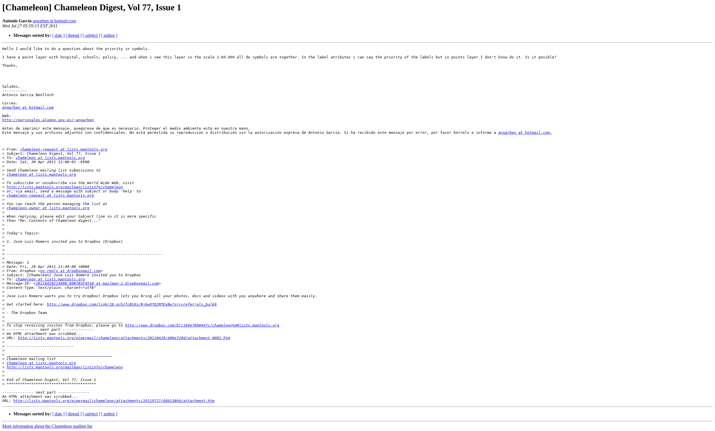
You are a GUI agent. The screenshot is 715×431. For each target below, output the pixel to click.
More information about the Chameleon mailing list (47, 426)
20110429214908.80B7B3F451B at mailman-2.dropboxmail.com (97, 283)
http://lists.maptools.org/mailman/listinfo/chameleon (65, 187)
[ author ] (109, 35)
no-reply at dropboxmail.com (70, 271)
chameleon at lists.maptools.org (50, 158)
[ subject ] (91, 35)
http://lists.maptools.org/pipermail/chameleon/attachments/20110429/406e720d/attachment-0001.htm (124, 338)
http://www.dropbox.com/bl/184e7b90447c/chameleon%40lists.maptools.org (202, 325)
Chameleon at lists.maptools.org (41, 363)
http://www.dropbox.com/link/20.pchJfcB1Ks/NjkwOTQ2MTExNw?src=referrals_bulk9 (132, 304)
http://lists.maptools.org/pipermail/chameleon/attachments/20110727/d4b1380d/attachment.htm (113, 401)
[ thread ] (74, 35)
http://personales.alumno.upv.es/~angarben (48, 120)
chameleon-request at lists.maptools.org (63, 149)
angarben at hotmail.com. (525, 132)
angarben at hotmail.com (54, 20)
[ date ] (58, 35)
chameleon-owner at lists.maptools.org (48, 208)
